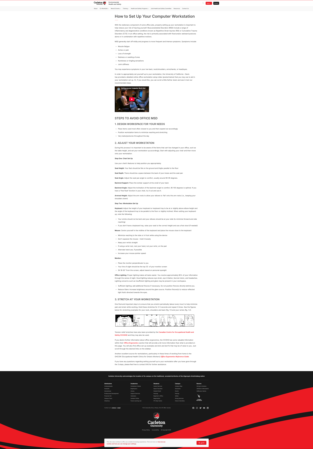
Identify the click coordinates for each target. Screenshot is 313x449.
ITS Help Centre (157, 401)
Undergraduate (108, 386)
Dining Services (179, 398)
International (107, 391)
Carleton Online (135, 398)
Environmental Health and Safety (115, 3)
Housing (155, 393)
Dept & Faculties (157, 388)
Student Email (157, 391)
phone (114, 407)
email (118, 407)
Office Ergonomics (131, 343)
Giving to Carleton (201, 386)
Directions (178, 388)
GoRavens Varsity (201, 391)
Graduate (106, 388)
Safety (177, 396)
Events (177, 391)
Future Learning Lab (136, 401)
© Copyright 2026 (166, 430)
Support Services (135, 393)
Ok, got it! (201, 443)
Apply (208, 3)
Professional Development (111, 393)
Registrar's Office (158, 396)
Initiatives (107, 401)
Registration (156, 398)
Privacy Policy (146, 430)
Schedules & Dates (136, 386)
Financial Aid (107, 396)
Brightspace (134, 388)
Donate (216, 3)
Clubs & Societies (180, 401)
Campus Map (178, 386)
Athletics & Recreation (203, 388)
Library (132, 391)
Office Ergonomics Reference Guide (175, 357)
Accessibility (155, 430)
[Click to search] (203, 3)
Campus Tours (108, 398)
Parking (177, 393)
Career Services (157, 386)
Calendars (133, 396)
